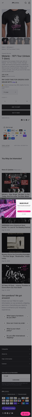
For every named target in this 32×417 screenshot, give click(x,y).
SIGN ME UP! (23, 211)
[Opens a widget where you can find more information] (24, 414)
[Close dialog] (30, 200)
